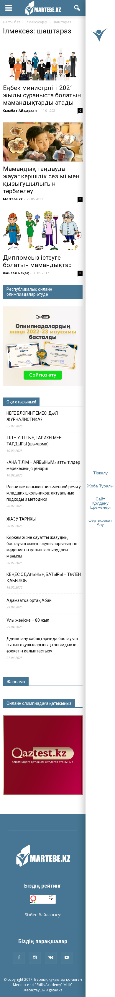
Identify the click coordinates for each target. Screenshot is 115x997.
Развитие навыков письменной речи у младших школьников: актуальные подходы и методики (43, 493)
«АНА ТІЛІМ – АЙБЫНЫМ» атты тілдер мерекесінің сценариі (43, 465)
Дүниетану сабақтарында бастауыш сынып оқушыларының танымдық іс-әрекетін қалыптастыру (42, 644)
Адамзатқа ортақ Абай (29, 600)
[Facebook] (19, 958)
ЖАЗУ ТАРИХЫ (21, 519)
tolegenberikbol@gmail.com (42, 921)
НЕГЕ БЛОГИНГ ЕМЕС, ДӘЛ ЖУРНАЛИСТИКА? (32, 416)
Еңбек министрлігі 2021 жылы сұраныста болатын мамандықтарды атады (42, 95)
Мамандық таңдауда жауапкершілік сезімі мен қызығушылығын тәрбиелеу (41, 180)
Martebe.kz (13, 199)
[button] (77, 8)
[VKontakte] (51, 958)
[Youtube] (67, 958)
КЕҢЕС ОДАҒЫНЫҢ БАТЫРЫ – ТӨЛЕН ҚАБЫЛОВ (43, 577)
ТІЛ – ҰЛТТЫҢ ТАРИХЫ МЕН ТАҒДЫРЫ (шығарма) (34, 440)
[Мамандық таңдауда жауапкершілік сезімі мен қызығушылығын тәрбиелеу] (43, 141)
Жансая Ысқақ (16, 273)
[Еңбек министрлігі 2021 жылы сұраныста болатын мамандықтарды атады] (43, 60)
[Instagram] (35, 958)
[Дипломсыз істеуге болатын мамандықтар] (43, 230)
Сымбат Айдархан (20, 110)
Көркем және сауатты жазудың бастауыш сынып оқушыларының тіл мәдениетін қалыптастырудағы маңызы (41, 546)
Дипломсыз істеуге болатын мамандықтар (37, 261)
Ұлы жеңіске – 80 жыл (27, 620)
